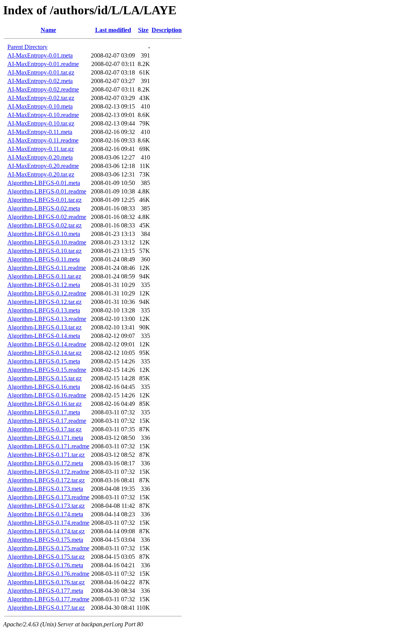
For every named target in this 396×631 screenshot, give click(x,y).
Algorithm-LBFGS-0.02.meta (43, 208)
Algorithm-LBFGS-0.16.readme (46, 395)
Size (143, 30)
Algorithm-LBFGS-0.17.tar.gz (44, 429)
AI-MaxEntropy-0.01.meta (40, 55)
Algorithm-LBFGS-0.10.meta (43, 234)
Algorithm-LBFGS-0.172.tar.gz (46, 480)
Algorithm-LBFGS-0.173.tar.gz (46, 505)
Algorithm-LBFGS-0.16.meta (43, 386)
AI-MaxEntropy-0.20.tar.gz (40, 174)
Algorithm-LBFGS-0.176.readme (48, 573)
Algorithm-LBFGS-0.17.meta (43, 412)
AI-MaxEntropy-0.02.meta (40, 81)
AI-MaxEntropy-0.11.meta (39, 132)
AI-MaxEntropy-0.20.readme (43, 166)
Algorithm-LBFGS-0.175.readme (48, 548)
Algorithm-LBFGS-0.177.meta (45, 590)
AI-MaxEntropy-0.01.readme (43, 64)
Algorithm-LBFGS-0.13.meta (43, 310)
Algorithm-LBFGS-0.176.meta (45, 565)
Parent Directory (27, 47)
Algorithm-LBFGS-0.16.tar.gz (44, 403)
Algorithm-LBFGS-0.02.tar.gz (44, 225)
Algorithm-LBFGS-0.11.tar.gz (44, 276)
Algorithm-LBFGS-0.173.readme (48, 497)
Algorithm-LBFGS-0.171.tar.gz (46, 454)
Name (48, 30)
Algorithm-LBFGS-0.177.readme (48, 599)
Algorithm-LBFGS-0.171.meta (45, 437)
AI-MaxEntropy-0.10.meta (40, 106)
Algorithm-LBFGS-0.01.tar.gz (44, 200)
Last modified (113, 30)
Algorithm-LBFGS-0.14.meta (43, 335)
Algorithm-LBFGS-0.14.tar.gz (44, 352)
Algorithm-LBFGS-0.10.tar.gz (44, 251)
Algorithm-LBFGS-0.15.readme (46, 369)
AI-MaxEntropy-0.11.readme (43, 140)
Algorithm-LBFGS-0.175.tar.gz (46, 556)
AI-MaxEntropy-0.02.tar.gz (40, 98)
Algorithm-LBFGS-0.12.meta (43, 285)
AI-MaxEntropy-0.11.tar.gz (40, 149)
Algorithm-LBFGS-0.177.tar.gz (46, 607)
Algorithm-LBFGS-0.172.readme (48, 471)
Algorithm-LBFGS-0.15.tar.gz (44, 378)
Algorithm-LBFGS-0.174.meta (45, 514)
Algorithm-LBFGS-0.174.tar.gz (46, 531)
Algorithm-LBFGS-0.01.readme (46, 191)
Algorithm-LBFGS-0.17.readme (46, 420)
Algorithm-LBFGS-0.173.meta (45, 488)
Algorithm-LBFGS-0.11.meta (43, 259)
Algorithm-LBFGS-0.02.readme (46, 217)
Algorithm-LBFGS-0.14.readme (46, 344)
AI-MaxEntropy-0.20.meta (40, 157)
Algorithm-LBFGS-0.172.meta (45, 463)
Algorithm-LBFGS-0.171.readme (48, 446)
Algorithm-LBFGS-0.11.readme (46, 268)
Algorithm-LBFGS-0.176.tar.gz (46, 582)
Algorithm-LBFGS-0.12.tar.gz (44, 302)
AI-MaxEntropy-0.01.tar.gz (40, 72)
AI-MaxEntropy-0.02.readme (43, 89)
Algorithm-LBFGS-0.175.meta (45, 539)
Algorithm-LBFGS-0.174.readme (48, 522)
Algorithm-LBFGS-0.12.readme (46, 293)
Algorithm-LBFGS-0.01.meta (43, 183)
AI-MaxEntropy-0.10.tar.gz (40, 123)
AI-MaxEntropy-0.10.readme (43, 115)
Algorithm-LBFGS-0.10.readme (46, 242)
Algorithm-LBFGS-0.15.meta (43, 361)
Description (167, 30)
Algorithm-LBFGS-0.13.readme (46, 319)
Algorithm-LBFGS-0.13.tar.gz (44, 327)
